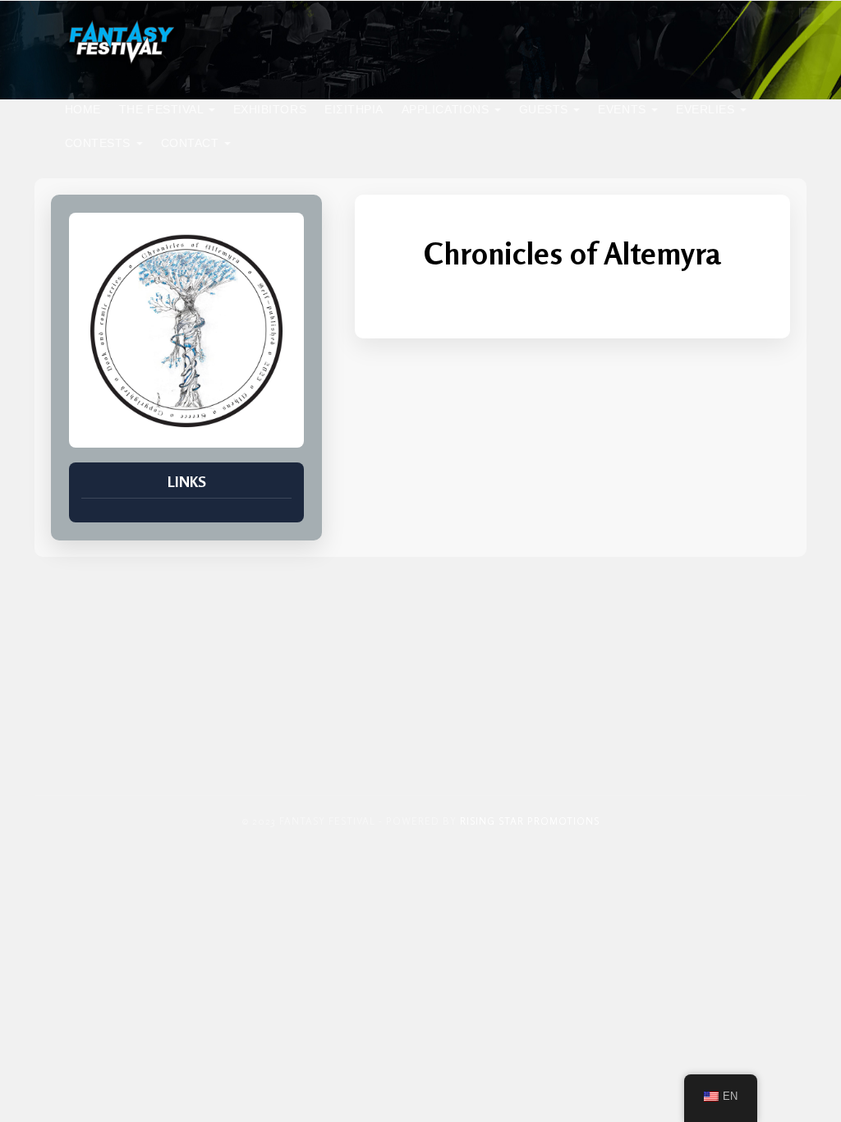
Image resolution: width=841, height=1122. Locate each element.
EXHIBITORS (269, 109)
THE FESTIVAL (163, 109)
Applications (447, 109)
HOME (83, 109)
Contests (100, 142)
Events (624, 109)
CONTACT (192, 142)
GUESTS (545, 109)
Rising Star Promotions (530, 821)
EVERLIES (707, 109)
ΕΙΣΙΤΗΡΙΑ (354, 109)
